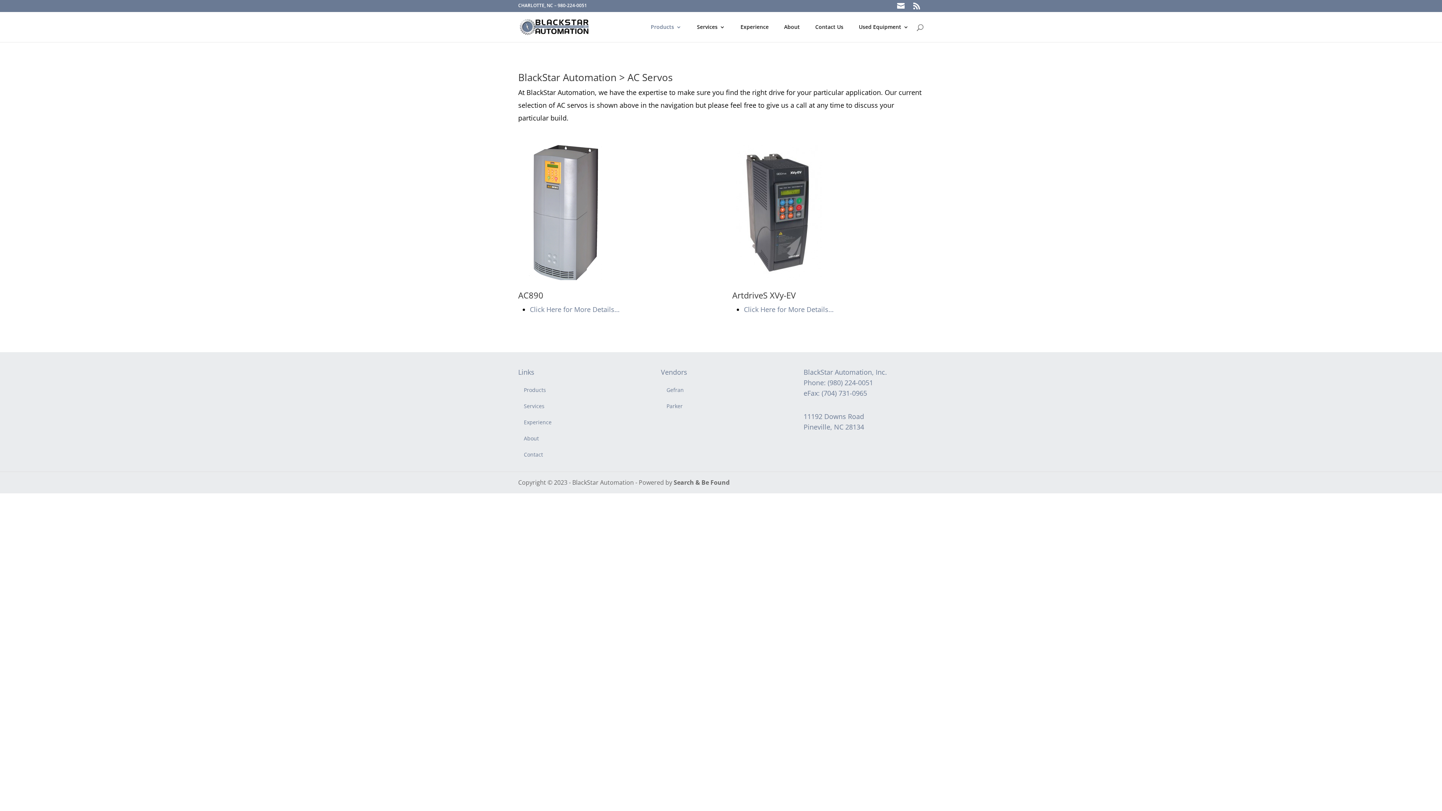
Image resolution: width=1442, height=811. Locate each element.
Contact (533, 454)
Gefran (675, 389)
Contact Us (829, 27)
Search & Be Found (702, 482)
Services (707, 27)
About (792, 27)
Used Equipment (880, 27)
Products (662, 27)
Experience (755, 27)
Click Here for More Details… (575, 309)
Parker (675, 406)
